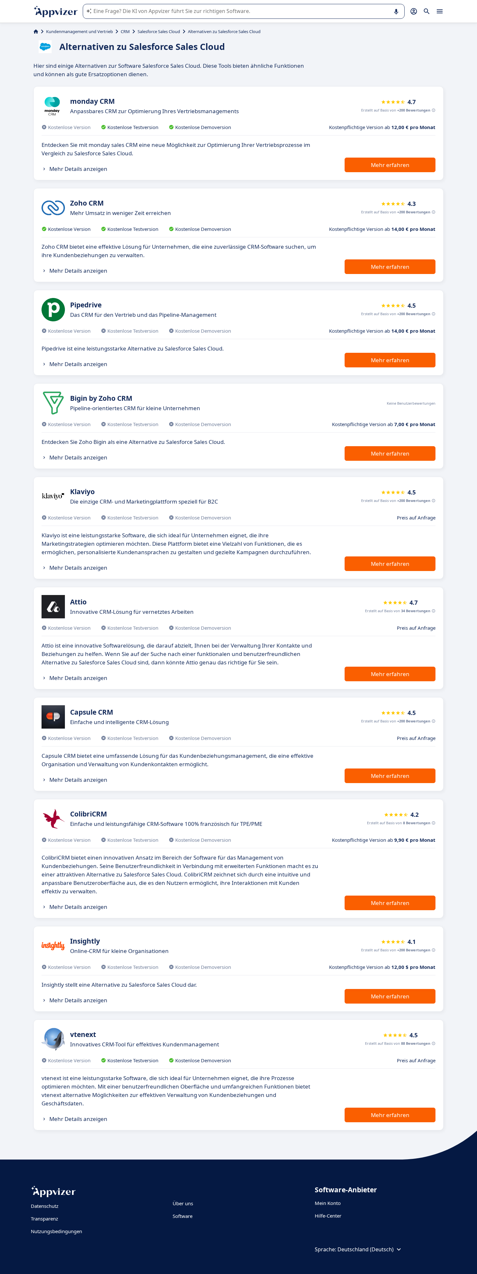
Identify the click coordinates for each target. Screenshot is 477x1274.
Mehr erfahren (390, 165)
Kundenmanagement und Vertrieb (79, 31)
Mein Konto (328, 1203)
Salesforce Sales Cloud (159, 31)
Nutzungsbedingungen (56, 1231)
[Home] (35, 31)
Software (182, 1216)
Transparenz (44, 1218)
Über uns (183, 1203)
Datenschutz (44, 1206)
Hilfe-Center (328, 1215)
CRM (125, 31)
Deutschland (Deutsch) (365, 1249)
